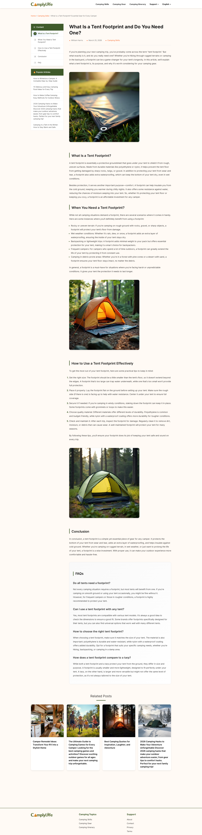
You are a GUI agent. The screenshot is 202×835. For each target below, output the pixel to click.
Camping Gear (119, 4)
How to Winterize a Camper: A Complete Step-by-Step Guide (45, 79)
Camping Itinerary (138, 4)
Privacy (130, 827)
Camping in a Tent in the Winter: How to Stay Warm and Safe (45, 126)
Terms (129, 831)
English (165, 4)
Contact (130, 823)
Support (153, 4)
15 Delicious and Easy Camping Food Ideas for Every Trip (45, 88)
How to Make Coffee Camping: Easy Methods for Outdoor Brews (46, 96)
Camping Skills (102, 4)
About (129, 819)
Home (33, 16)
